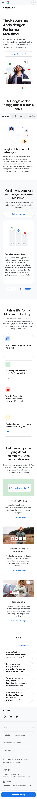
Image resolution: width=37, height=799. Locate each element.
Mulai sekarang (18, 795)
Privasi (5, 774)
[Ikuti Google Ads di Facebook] (16, 716)
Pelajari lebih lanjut (19, 517)
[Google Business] (8, 2)
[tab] (5, 116)
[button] (18, 654)
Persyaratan (15, 774)
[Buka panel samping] (3, 2)
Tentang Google (9, 777)
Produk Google (24, 777)
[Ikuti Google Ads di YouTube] (11, 716)
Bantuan (9, 782)
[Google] (7, 769)
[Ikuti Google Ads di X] (5, 716)
